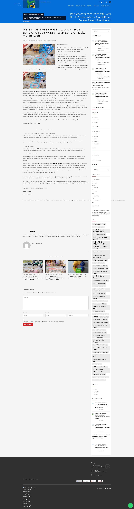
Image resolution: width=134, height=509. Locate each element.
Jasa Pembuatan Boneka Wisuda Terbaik (99, 289)
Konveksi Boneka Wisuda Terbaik (99, 307)
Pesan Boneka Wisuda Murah (101, 322)
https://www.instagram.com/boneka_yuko (73, 200)
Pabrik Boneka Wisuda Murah (101, 314)
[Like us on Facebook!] (103, 488)
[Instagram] (110, 488)
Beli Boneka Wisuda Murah (99, 226)
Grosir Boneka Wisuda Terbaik (99, 262)
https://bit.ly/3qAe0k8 (89, 200)
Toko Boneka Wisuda (97, 363)
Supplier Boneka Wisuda (101, 352)
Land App (96, 136)
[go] (108, 31)
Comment (26, 295)
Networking (96, 141)
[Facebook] (99, 2)
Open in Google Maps (97, 475)
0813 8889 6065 (46, 2)
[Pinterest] (104, 2)
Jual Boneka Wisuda (99, 293)
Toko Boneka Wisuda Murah (100, 366)
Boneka (54, 40)
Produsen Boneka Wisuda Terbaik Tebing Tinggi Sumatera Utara (66, 236)
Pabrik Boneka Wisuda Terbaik (101, 316)
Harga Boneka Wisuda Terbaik (100, 272)
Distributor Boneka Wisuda (100, 247)
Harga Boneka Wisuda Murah (101, 268)
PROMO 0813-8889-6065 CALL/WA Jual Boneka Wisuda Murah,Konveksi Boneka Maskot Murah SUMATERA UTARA (55, 277)
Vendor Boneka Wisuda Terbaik (99, 379)
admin (25, 40)
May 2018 (96, 122)
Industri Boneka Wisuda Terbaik (100, 283)
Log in (95, 153)
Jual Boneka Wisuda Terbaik (100, 301)
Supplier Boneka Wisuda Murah (99, 355)
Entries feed (96, 155)
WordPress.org (97, 160)
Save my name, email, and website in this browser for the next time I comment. (43, 321)
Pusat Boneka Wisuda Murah (101, 344)
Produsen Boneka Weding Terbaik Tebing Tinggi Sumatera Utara (37, 236)
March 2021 (96, 120)
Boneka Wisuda (100, 234)
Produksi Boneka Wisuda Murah (100, 329)
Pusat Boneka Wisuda (98, 341)
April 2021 (96, 117)
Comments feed (97, 158)
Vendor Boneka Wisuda (99, 374)
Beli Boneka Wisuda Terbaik (99, 231)
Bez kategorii (97, 131)
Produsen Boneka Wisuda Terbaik (99, 336)
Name (25, 313)
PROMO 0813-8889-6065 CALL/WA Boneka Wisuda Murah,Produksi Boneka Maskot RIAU (77, 276)
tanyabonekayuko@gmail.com (101, 467)
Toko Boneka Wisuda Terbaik (98, 370)
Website (70, 313)
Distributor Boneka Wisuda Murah (100, 252)
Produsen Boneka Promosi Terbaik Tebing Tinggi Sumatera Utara (73, 234)
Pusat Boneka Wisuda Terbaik (100, 348)
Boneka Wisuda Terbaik (100, 243)
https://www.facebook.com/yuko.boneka (32, 200)
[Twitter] (101, 2)
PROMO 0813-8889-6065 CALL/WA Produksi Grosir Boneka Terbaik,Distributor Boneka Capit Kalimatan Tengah (33, 277)
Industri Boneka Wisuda (99, 277)
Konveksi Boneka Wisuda (100, 303)
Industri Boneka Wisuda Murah (101, 280)
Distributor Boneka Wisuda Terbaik (99, 256)
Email (47, 313)
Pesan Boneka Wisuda (100, 319)
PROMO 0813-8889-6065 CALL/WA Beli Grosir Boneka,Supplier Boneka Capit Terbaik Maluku (101, 84)
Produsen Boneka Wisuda (100, 332)
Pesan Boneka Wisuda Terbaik (100, 326)
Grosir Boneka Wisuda (100, 260)
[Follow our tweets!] (105, 488)
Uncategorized (97, 143)
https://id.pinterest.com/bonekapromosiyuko (52, 200)
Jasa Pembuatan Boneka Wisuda (100, 286)
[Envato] (106, 2)
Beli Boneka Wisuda (99, 224)
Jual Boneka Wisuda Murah (99, 297)
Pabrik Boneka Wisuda (99, 311)
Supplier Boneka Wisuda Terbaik (99, 360)
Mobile (95, 139)
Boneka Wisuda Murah (100, 238)
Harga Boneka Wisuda (100, 266)
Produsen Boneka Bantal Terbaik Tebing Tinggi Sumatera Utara (44, 234)
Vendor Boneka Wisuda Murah (101, 377)
